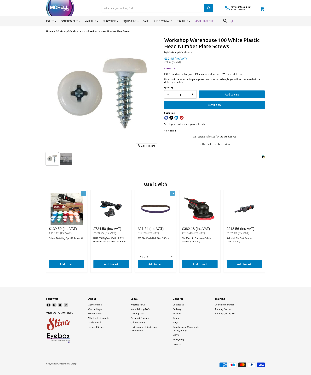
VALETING (91, 21)
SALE (146, 21)
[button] (214, 143)
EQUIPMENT (130, 21)
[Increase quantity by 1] (193, 94)
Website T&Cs (138, 304)
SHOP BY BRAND (163, 21)
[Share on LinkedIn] (176, 118)
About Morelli (95, 304)
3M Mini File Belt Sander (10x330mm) (239, 240)
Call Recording (138, 322)
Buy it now (214, 105)
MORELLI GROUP (204, 21)
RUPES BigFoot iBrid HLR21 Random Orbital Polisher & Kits (109, 240)
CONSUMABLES (70, 21)
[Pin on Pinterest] (182, 118)
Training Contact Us (225, 313)
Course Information (225, 304)
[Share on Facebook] (166, 118)
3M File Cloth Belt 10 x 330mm (154, 238)
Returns (177, 313)
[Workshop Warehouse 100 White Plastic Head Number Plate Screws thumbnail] (52, 158)
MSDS (176, 334)
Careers (176, 343)
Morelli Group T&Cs (140, 309)
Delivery (177, 309)
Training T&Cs (137, 313)
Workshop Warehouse (179, 52)
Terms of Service (96, 326)
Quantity (168, 87)
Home (49, 31)
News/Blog (178, 339)
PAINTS (50, 21)
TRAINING (183, 21)
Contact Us (178, 304)
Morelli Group (95, 313)
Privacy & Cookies (140, 317)
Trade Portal (94, 322)
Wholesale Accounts (98, 317)
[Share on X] (171, 118)
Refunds (177, 317)
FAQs (175, 322)
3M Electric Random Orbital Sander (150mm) (196, 240)
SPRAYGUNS (109, 21)
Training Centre (223, 309)
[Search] (208, 8)
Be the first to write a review (214, 143)
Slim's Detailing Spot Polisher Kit (66, 238)
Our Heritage (95, 309)
